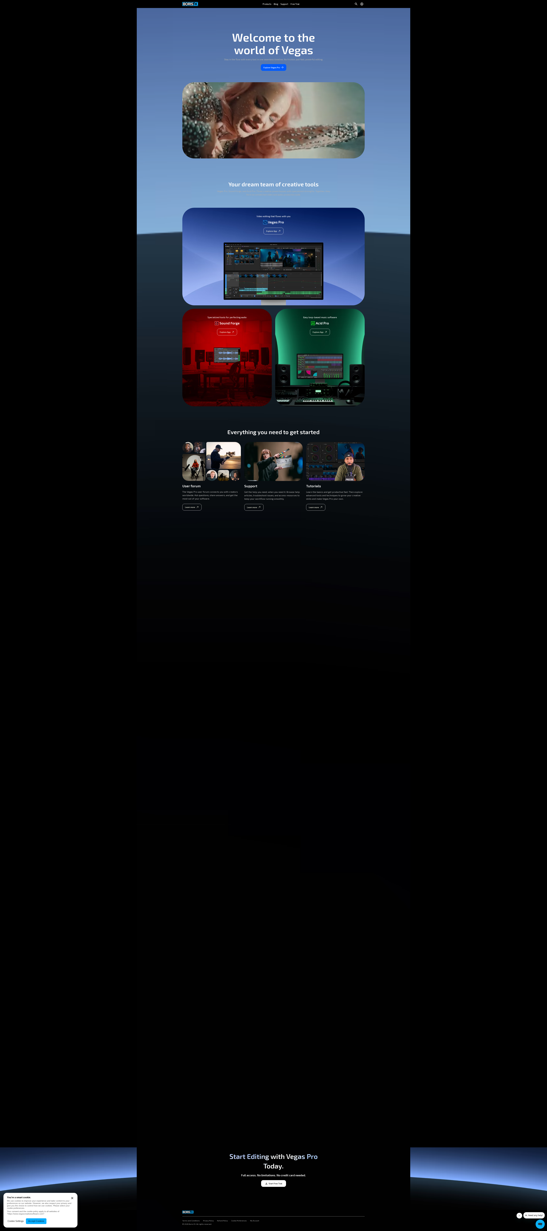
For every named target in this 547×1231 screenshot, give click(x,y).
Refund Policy (222, 1221)
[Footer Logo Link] (187, 1211)
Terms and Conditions (191, 1221)
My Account (254, 1221)
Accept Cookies (36, 1221)
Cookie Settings (16, 1221)
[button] (267, 4)
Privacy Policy (208, 1221)
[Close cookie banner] (72, 1198)
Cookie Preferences (239, 1221)
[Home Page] (190, 4)
